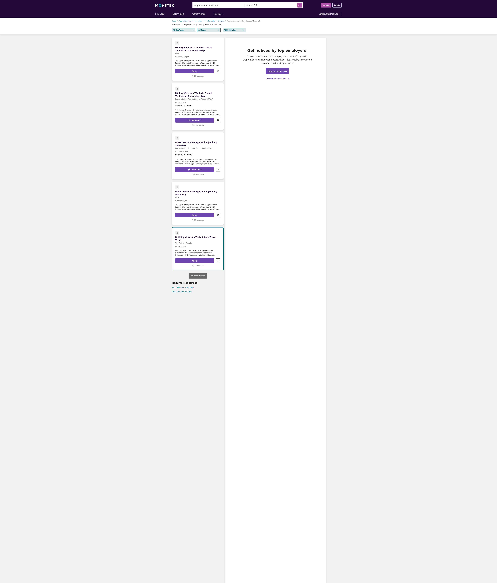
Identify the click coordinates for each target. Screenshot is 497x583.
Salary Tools (178, 14)
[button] (299, 5)
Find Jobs (159, 14)
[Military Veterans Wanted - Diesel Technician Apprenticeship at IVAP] (197, 59)
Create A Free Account (276, 79)
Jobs (174, 21)
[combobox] (218, 5)
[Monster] (164, 5)
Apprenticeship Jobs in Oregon (211, 21)
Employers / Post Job (328, 14)
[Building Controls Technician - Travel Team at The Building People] (197, 248)
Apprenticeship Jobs (187, 21)
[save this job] (218, 71)
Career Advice (198, 14)
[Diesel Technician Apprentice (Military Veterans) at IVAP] (197, 203)
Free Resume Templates (183, 287)
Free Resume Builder (182, 292)
